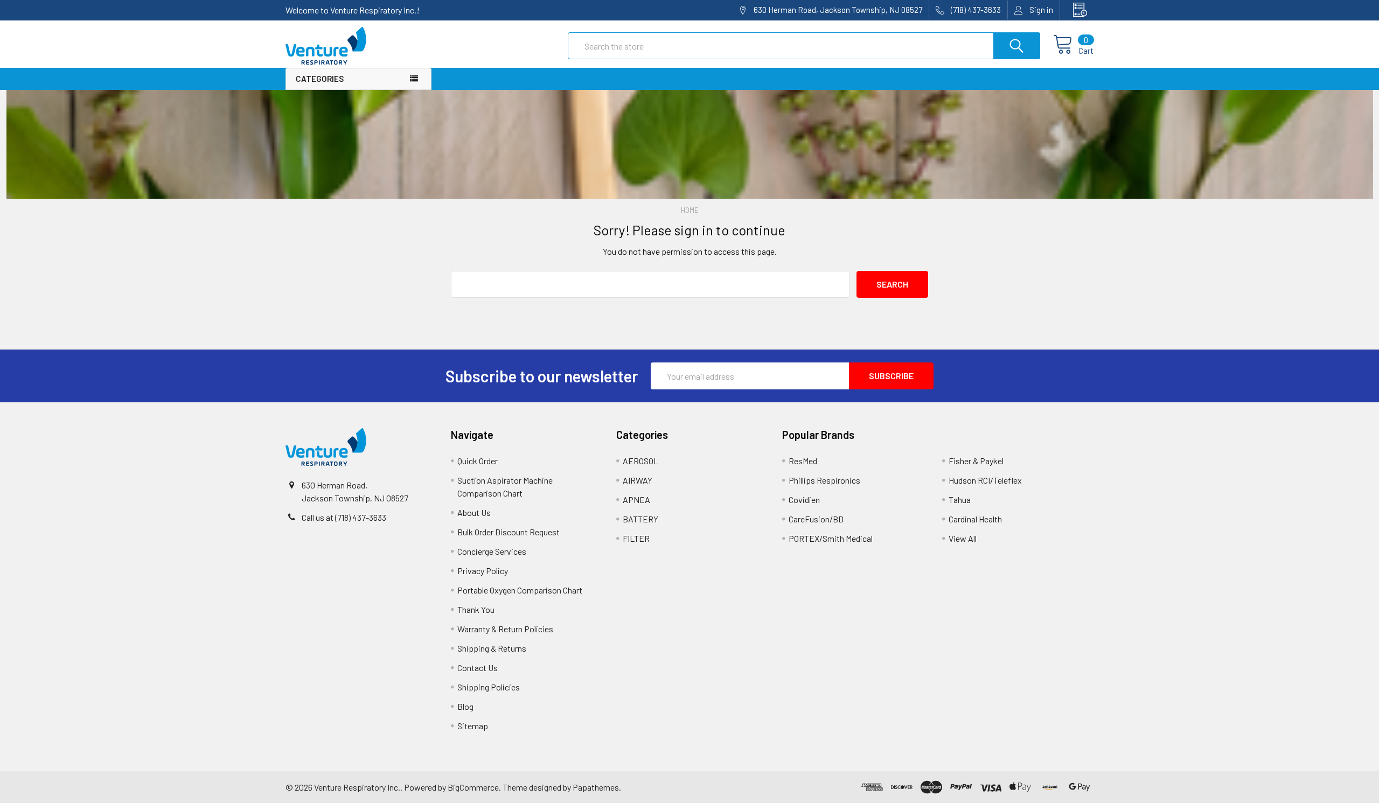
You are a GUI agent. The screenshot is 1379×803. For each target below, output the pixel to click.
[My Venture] (1077, 10)
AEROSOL (640, 461)
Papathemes (596, 787)
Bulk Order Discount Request (508, 532)
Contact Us (477, 667)
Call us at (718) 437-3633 (344, 517)
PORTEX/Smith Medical (831, 538)
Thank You (476, 609)
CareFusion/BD (816, 519)
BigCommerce (473, 787)
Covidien (804, 499)
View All (963, 538)
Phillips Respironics (824, 480)
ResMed (803, 461)
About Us (474, 512)
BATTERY (640, 519)
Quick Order (477, 461)
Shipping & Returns (491, 648)
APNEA (636, 499)
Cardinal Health (975, 519)
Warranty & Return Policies (505, 629)
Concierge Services (491, 551)
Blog (465, 706)
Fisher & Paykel (976, 461)
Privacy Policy (482, 570)
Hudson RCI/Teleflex (985, 480)
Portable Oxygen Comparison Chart (519, 590)
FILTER (636, 538)
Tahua (960, 499)
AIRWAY (637, 480)
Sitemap (472, 726)
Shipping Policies (488, 687)
